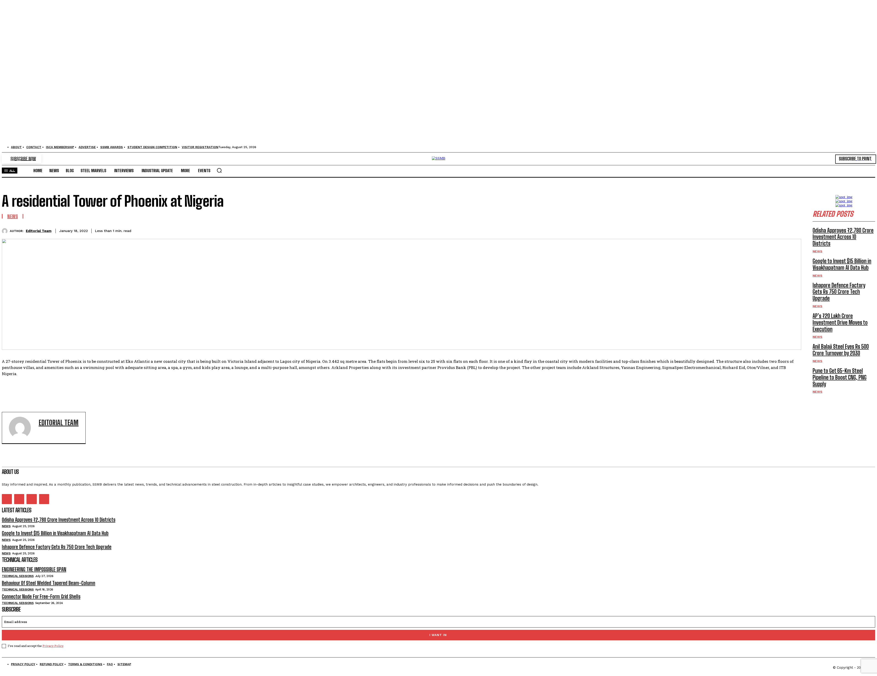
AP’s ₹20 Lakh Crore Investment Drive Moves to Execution (840, 322)
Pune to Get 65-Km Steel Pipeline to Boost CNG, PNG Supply (839, 377)
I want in (438, 635)
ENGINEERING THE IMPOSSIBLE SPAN (34, 569)
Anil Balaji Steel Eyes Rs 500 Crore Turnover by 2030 (841, 349)
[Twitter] (694, 230)
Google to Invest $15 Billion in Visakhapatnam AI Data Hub (842, 264)
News (12, 216)
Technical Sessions (18, 576)
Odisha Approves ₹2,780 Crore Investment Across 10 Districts (843, 237)
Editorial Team (38, 231)
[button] (219, 170)
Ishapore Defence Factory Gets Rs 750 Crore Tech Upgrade (839, 292)
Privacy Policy (52, 646)
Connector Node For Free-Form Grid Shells (41, 596)
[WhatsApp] (727, 230)
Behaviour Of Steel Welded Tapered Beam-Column (48, 583)
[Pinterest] (711, 230)
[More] (793, 230)
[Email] (760, 230)
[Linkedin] (743, 230)
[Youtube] (44, 499)
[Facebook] (678, 230)
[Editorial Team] (6, 231)
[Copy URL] (776, 230)
